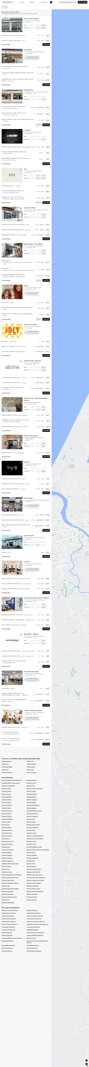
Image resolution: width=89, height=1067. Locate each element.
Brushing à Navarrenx (7, 861)
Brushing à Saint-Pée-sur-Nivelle (35, 880)
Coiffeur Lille (30, 761)
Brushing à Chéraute (32, 813)
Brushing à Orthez (6, 866)
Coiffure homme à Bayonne (34, 918)
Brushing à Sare (6, 886)
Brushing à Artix (31, 785)
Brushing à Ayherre (7, 797)
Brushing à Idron (31, 830)
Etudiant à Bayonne (7, 932)
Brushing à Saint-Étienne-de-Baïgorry (12, 874)
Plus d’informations (6, 44)
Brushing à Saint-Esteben (33, 872)
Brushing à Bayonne (32, 910)
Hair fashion (28, 50)
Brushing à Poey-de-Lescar (34, 869)
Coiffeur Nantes (31, 767)
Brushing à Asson (6, 794)
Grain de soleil (28, 535)
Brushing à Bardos (31, 797)
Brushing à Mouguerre (32, 858)
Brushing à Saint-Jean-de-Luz (35, 874)
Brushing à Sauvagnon (33, 886)
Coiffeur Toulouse (31, 772)
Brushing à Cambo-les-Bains (34, 810)
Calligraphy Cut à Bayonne (9, 913)
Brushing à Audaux (32, 794)
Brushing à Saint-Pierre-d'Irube (10, 883)
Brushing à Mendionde (8, 849)
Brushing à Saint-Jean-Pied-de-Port (36, 877)
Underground (28, 90)
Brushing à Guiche (6, 827)
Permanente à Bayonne (8, 941)
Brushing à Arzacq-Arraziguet (34, 788)
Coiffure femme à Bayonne (9, 918)
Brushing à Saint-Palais (8, 880)
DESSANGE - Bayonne (31, 634)
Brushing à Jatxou (31, 833)
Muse (26, 286)
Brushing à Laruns (31, 841)
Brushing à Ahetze (31, 780)
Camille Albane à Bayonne (33, 913)
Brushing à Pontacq (7, 872)
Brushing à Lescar (31, 844)
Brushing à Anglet (31, 783)
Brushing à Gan (31, 819)
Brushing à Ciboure (7, 816)
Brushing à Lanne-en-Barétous (35, 838)
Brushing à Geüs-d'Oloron (33, 824)
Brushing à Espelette (7, 819)
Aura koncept (28, 498)
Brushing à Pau (6, 869)
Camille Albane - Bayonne (32, 361)
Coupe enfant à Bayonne (8, 927)
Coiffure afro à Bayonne (8, 916)
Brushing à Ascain (6, 791)
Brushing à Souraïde (32, 894)
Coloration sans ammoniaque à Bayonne (37, 924)
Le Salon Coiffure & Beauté (33, 710)
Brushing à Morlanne (7, 858)
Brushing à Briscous (7, 810)
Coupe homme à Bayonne (8, 929)
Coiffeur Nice (5, 769)
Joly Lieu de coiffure (30, 324)
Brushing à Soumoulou (8, 894)
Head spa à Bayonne (7, 935)
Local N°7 (27, 562)
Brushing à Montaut (7, 855)
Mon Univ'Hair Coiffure (31, 18)
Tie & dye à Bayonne (32, 948)
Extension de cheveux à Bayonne (35, 932)
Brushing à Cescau (7, 813)
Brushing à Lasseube (7, 844)
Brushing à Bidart (6, 802)
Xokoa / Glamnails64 (30, 436)
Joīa (25, 169)
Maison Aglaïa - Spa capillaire (33, 244)
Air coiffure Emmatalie (31, 671)
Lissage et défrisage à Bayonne (35, 935)
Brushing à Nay (31, 861)
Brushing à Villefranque (8, 902)
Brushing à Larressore (7, 841)
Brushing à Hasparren (32, 827)
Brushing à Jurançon (7, 836)
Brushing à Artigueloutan (8, 785)
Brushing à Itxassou (7, 833)
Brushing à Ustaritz (32, 899)
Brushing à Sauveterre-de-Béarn (10, 888)
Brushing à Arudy (6, 788)
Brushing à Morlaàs (32, 855)
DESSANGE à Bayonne (33, 929)
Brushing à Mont (31, 852)
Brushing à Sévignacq (7, 891)
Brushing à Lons (6, 847)
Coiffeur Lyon (5, 764)
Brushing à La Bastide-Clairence (35, 836)
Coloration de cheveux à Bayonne (35, 921)
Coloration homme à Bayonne (9, 924)
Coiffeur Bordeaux (6, 761)
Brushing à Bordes (6, 808)
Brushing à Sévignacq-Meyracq (35, 891)
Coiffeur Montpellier (7, 767)
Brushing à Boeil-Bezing (33, 805)
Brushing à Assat (31, 791)
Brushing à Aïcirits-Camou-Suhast (11, 783)
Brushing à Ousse (31, 866)
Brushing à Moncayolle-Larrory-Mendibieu (38, 849)
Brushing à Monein (7, 852)
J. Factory (27, 130)
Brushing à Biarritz (6, 799)
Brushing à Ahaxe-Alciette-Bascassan (12, 780)
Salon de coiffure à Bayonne (34, 951)
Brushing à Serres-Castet (33, 888)
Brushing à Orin (31, 863)
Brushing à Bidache (32, 799)
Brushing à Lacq (6, 838)
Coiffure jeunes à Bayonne (9, 921)
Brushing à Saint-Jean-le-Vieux (10, 877)
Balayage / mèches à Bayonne (9, 910)
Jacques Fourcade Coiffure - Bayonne (36, 598)
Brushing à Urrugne (32, 897)
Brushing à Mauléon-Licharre (34, 847)
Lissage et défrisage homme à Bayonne (12, 938)
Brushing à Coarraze (32, 816)
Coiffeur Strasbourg (7, 772)
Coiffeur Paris (30, 769)
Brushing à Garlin (6, 822)
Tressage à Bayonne (7, 951)
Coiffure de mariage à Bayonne (35, 916)
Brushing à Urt (5, 899)
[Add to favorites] (21, 19)
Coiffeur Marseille (31, 764)
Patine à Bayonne (31, 938)
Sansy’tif (27, 462)
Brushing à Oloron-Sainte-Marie (10, 863)
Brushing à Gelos (31, 822)
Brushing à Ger (6, 824)
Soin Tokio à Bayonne (7, 948)
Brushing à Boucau (32, 808)
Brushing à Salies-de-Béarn (34, 883)
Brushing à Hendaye (7, 830)
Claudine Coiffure (30, 208)
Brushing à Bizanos (7, 805)
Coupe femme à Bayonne (33, 927)
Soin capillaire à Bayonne (8, 945)
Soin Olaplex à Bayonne (33, 945)
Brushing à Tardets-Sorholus (9, 897)
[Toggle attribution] (87, 1066)
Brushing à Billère (31, 802)
